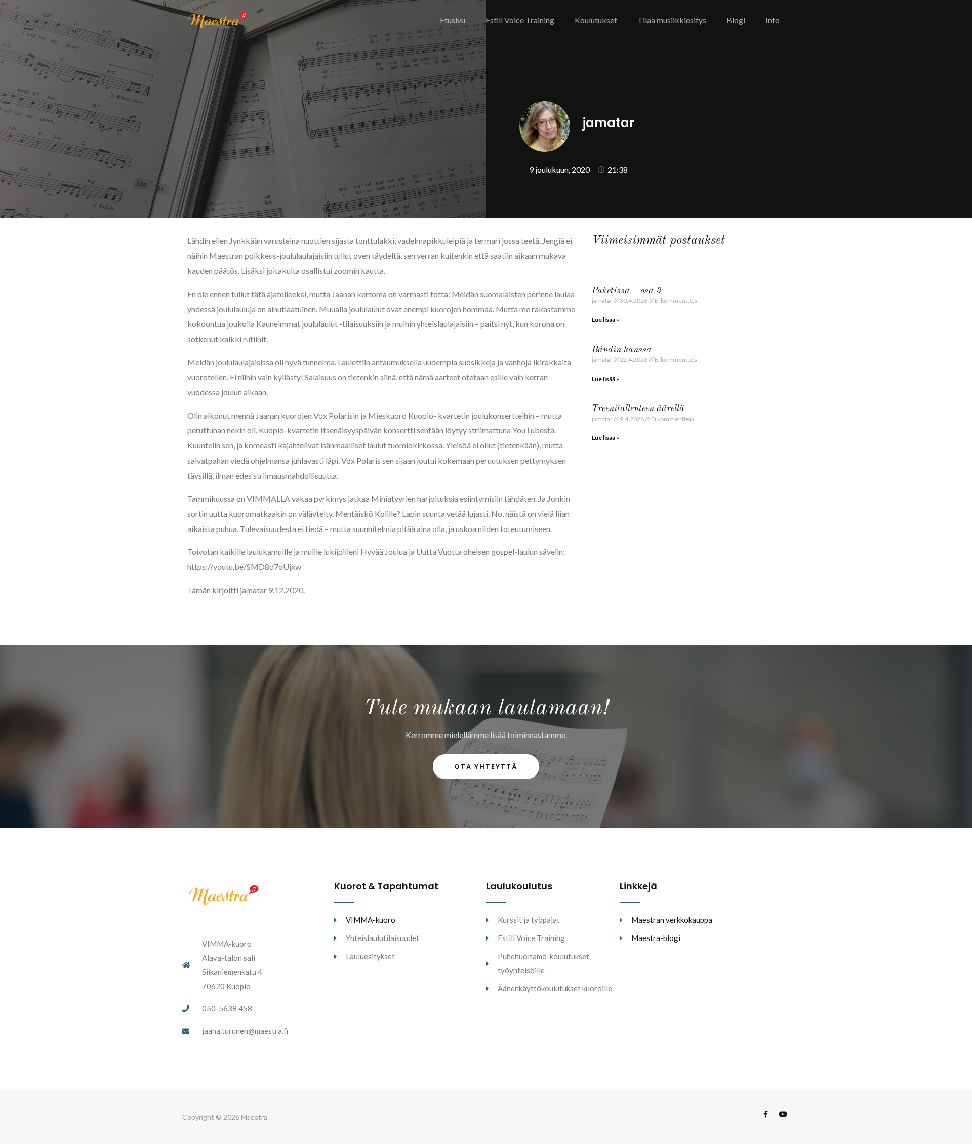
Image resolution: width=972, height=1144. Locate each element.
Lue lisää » (605, 319)
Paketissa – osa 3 (626, 290)
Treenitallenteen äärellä (638, 408)
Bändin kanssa (622, 349)
